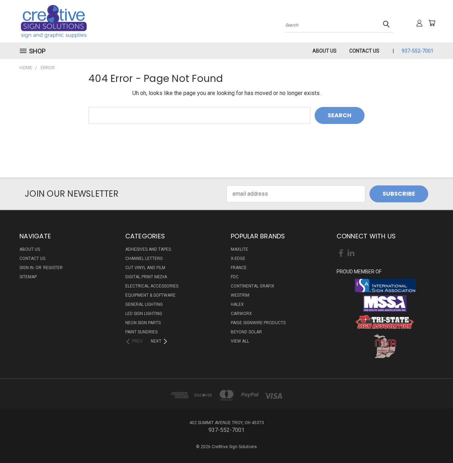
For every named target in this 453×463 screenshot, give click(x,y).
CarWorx (241, 313)
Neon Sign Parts (143, 322)
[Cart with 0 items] (431, 22)
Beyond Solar (246, 332)
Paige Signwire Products (258, 322)
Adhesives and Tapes (148, 249)
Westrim (240, 295)
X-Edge (238, 258)
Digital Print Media (146, 276)
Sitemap (28, 276)
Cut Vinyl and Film (145, 267)
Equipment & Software (150, 295)
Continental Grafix (252, 286)
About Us (324, 51)
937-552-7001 (418, 51)
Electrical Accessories (151, 286)
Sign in (27, 267)
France (239, 267)
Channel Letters (143, 258)
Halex (237, 304)
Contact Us (364, 51)
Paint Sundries (141, 332)
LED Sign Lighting (143, 313)
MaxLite (239, 249)
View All (240, 341)
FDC (235, 276)
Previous (433, 441)
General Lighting (144, 304)
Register (53, 267)
